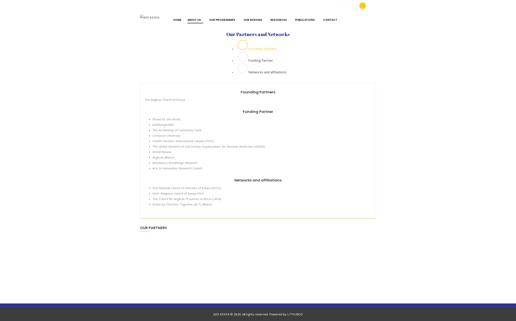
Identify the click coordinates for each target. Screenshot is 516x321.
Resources (278, 20)
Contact (330, 20)
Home (177, 20)
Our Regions (252, 20)
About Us (194, 20)
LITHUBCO (295, 314)
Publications (305, 20)
